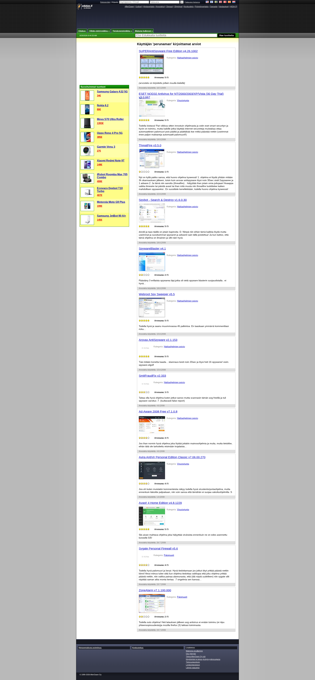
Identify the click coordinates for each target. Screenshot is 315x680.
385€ (99, 137)
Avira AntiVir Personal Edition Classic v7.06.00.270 (172, 457)
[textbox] (176, 35)
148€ (99, 164)
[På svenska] (216, 2)
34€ (99, 95)
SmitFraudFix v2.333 (152, 375)
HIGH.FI (233, 6)
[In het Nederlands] (233, 2)
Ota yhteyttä (191, 654)
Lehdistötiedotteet (193, 665)
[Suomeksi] (211, 2)
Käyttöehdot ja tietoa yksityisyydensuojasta (203, 659)
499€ (99, 181)
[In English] (207, 2)
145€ (99, 219)
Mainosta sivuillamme (194, 651)
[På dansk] (225, 2)
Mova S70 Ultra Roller (110, 119)
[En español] (229, 2)
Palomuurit (169, 555)
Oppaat (169, 6)
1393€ (100, 123)
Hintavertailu (149, 6)
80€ (99, 109)
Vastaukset (224, 6)
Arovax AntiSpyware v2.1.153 (158, 340)
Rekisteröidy (105, 2)
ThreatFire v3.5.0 (150, 145)
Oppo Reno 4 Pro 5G (110, 133)
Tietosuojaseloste (193, 662)
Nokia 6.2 (102, 105)
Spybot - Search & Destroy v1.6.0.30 (163, 200)
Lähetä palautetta (193, 668)
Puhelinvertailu (202, 6)
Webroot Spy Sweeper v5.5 (157, 294)
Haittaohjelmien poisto (187, 58)
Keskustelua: (138, 648)
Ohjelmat (178, 6)
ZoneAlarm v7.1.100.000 (155, 590)
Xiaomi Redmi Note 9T (111, 160)
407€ (99, 195)
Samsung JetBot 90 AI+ (111, 215)
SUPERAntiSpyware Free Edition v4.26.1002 (168, 51)
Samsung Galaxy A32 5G (112, 91)
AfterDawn (129, 6)
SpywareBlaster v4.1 (152, 248)
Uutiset (139, 6)
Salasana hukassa (192, 2)
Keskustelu (189, 6)
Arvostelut (160, 6)
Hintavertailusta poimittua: (90, 648)
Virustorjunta (183, 100)
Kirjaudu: (115, 2)
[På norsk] (220, 2)
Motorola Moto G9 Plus (111, 202)
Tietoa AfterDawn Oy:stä (195, 656)
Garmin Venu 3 (106, 146)
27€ (99, 150)
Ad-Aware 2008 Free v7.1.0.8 (158, 411)
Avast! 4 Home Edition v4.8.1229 (160, 503)
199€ (99, 206)
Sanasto (213, 6)
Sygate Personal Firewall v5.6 (158, 548)
